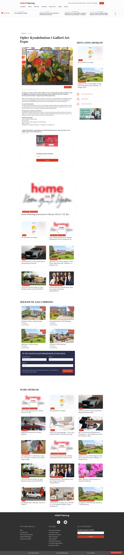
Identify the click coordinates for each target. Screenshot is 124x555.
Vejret (66, 6)
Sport (60, 6)
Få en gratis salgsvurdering (55, 543)
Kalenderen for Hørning (55, 534)
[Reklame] (47, 140)
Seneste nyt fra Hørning (54, 530)
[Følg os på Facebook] (58, 522)
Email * (50, 357)
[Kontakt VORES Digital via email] (65, 522)
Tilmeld (101, 3)
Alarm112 (23, 6)
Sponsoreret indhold (54, 545)
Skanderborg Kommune (55, 541)
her (41, 131)
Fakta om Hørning (53, 536)
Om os (21, 530)
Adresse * (24, 363)
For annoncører (24, 532)
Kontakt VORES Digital (25, 536)
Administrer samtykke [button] (25, 539)
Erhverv (36, 6)
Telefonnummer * (26, 357)
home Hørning (25, 325)
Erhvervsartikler (53, 539)
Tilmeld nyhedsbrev (116, 552)
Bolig (30, 6)
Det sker (44, 6)
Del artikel (67, 87)
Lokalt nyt (52, 6)
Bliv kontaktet (67, 371)
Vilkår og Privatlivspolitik (26, 534)
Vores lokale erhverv (54, 532)
